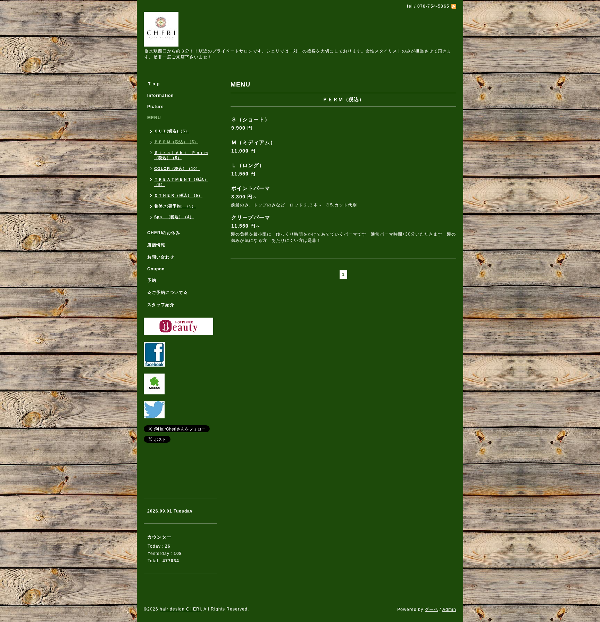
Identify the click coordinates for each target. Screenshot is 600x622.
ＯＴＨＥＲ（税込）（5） (178, 195)
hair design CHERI (180, 609)
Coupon (156, 269)
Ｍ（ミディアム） (253, 142)
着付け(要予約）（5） (175, 206)
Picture (155, 106)
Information (160, 95)
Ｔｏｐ (154, 83)
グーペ (431, 609)
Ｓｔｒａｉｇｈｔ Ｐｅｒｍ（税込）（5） (181, 155)
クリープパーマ (250, 217)
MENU (154, 117)
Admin (449, 609)
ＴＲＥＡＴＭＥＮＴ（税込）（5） (181, 182)
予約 (151, 280)
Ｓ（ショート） (250, 119)
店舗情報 (156, 245)
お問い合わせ (160, 257)
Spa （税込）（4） (174, 217)
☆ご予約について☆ (167, 292)
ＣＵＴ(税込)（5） (171, 131)
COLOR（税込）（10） (177, 168)
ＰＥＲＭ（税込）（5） (176, 142)
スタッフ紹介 (160, 304)
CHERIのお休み (163, 232)
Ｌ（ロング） (248, 165)
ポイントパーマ (250, 188)
